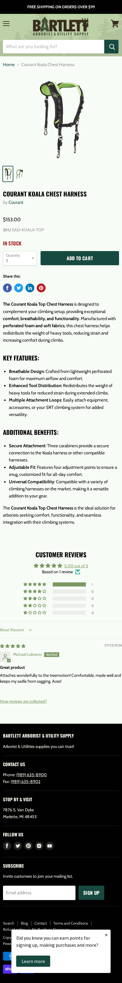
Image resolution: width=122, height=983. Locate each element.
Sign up (91, 892)
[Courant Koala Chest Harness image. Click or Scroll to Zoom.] (61, 117)
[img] (12, 646)
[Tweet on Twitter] (18, 288)
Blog (24, 923)
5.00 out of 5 (76, 565)
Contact (40, 923)
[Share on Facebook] (7, 288)
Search (8, 923)
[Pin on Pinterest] (41, 288)
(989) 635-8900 (31, 774)
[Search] (111, 46)
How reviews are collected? (23, 701)
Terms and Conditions (70, 923)
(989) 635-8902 (25, 781)
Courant (16, 202)
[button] (35, 584)
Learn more (33, 961)
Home (9, 64)
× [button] (106, 934)
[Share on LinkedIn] (29, 288)
